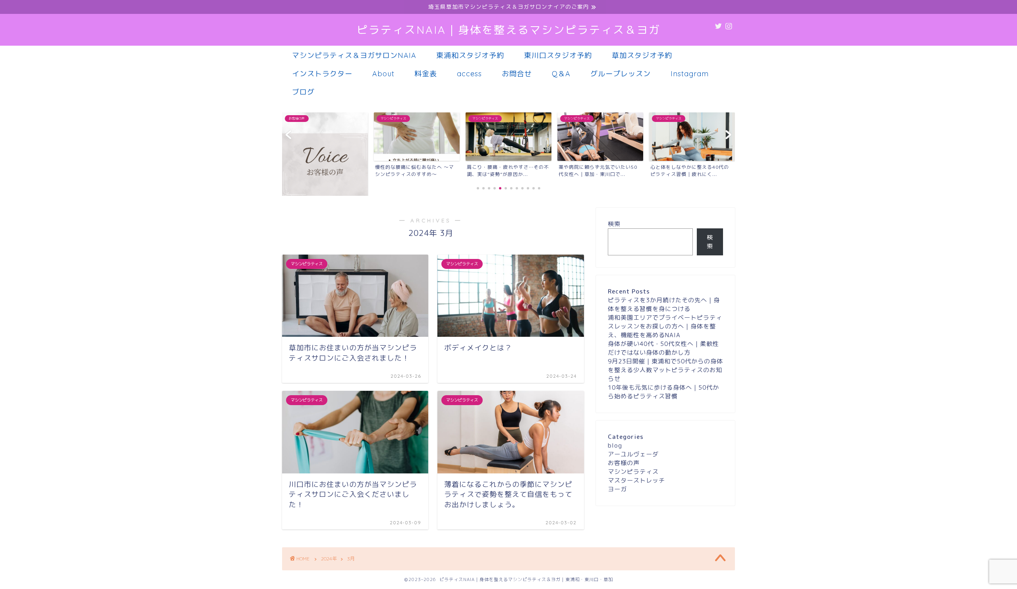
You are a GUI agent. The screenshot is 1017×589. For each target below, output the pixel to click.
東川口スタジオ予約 (558, 55)
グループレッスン (620, 73)
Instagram (690, 73)
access (469, 73)
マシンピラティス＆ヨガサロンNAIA (354, 55)
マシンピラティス (633, 471)
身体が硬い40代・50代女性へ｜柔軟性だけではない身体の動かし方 (663, 348)
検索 (614, 224)
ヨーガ (617, 489)
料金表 (425, 73)
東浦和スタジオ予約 (470, 55)
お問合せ (517, 73)
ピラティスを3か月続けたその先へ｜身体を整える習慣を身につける (664, 304)
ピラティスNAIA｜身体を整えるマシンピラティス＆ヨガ (509, 30)
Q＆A (561, 73)
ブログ (303, 92)
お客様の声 (624, 463)
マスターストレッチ (636, 480)
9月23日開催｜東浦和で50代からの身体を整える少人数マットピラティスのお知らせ (665, 370)
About (383, 73)
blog (615, 445)
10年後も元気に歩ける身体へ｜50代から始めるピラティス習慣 (663, 391)
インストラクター (322, 73)
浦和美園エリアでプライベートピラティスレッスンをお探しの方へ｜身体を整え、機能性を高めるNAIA (665, 326)
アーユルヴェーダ (633, 454)
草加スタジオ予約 (642, 55)
